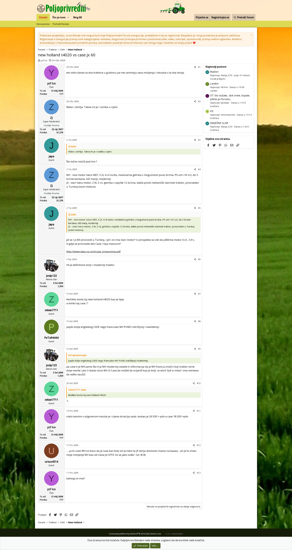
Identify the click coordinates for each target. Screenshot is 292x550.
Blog (76, 17)
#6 (199, 259)
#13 (199, 472)
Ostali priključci (217, 78)
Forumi (43, 17)
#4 (199, 169)
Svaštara (214, 106)
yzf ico (44, 60)
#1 (199, 66)
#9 (199, 348)
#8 (199, 321)
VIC (212, 111)
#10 (199, 383)
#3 (199, 139)
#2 (199, 101)
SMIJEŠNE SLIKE (219, 123)
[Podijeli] (195, 67)
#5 (199, 207)
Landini (214, 83)
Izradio (174, 533)
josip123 (51, 275)
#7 (199, 293)
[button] (68, 17)
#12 (199, 445)
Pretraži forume (60, 23)
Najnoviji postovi (215, 66)
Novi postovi (43, 23)
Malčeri (214, 71)
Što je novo (59, 17)
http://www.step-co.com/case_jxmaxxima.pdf (93, 251)
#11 (199, 410)
